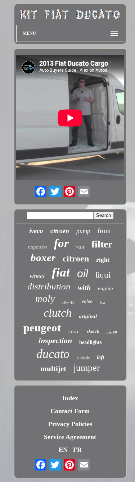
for (61, 243)
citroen (76, 258)
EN (63, 449)
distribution (49, 286)
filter (101, 244)
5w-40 (112, 332)
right (102, 259)
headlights (90, 342)
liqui (103, 274)
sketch (93, 331)
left (100, 357)
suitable (83, 357)
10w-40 (68, 302)
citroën (59, 231)
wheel (37, 275)
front (104, 231)
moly (45, 298)
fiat (61, 272)
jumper (86, 368)
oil (82, 273)
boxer (43, 257)
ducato (52, 353)
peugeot (42, 327)
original (88, 316)
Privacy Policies (70, 423)
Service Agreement (70, 436)
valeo (87, 301)
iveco (36, 231)
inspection (55, 340)
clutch (58, 312)
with (84, 287)
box (102, 302)
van (80, 247)
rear (74, 331)
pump (83, 231)
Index (70, 398)
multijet (53, 368)
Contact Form (70, 411)
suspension (37, 247)
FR (77, 449)
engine (105, 288)
